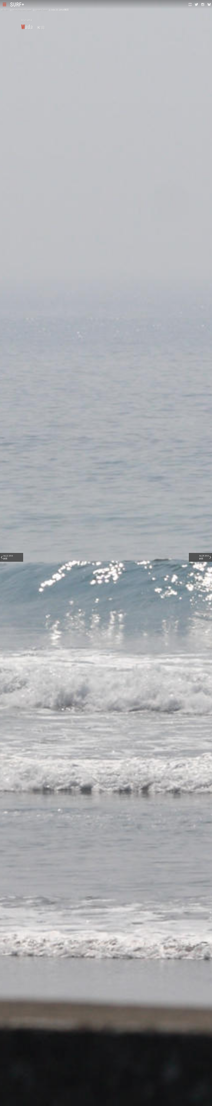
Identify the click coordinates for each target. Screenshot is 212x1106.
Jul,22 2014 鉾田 (8, 557)
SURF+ (4, 10)
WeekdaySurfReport (22, 10)
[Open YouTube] (190, 4)
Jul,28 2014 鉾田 (204, 557)
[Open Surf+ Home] (17, 4)
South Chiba (41, 10)
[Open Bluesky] (209, 4)
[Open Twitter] (196, 4)
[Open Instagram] (203, 4)
